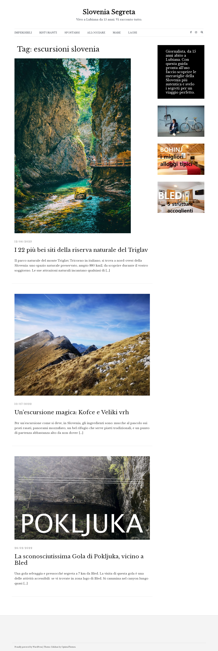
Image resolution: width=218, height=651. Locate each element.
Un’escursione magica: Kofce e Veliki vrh (71, 412)
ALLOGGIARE (96, 32)
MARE (117, 32)
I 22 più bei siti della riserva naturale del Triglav (81, 250)
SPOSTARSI (72, 32)
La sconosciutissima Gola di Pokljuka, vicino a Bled (79, 559)
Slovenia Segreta (109, 12)
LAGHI (132, 32)
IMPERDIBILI (23, 32)
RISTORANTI (48, 32)
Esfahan (54, 647)
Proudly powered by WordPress (28, 647)
